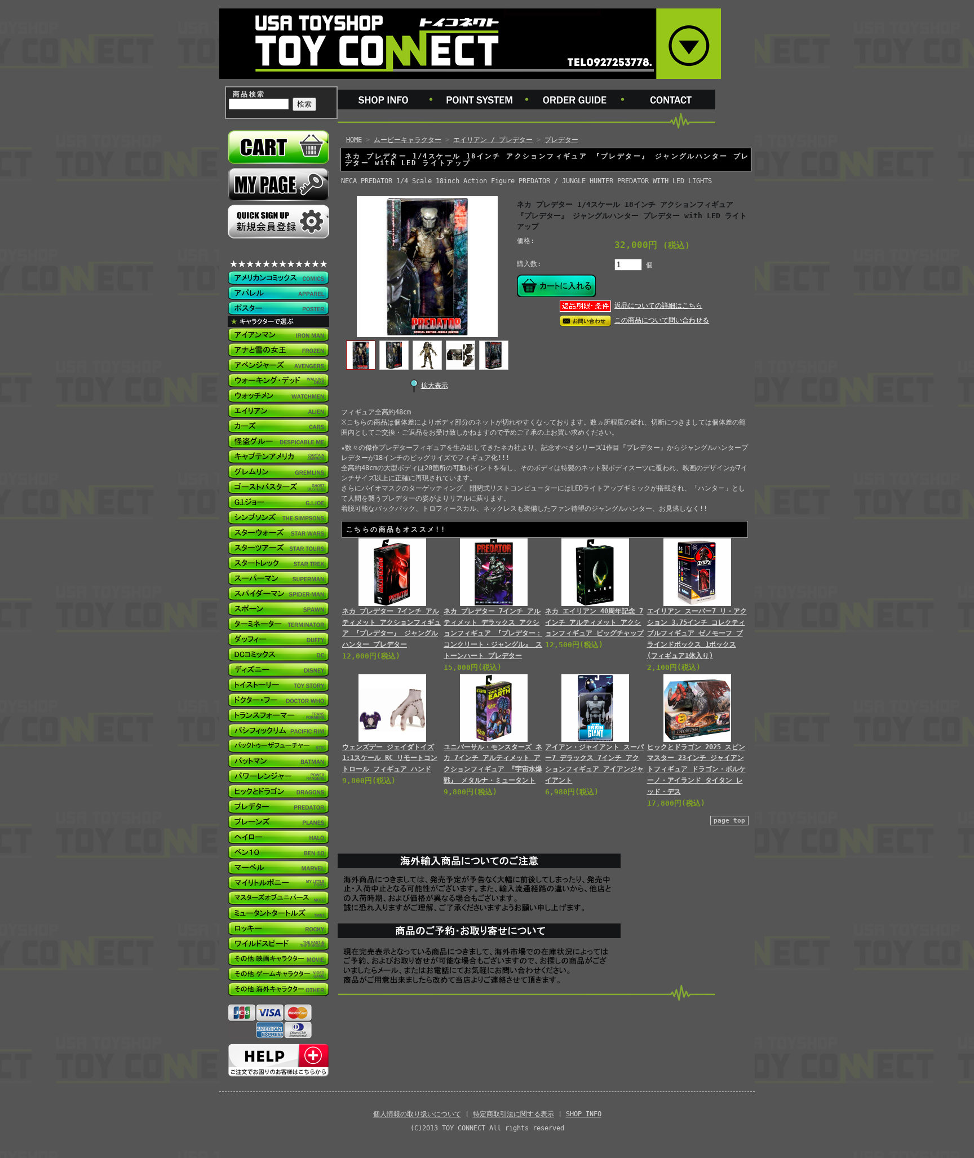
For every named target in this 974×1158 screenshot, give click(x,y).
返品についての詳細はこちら (658, 306)
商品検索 (249, 94)
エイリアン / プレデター (493, 140)
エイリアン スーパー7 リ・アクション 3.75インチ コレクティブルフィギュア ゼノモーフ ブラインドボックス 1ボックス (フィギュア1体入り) (697, 633)
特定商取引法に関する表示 (513, 1114)
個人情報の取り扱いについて (417, 1114)
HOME (354, 140)
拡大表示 (434, 386)
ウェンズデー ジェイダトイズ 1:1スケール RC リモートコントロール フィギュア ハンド (389, 758)
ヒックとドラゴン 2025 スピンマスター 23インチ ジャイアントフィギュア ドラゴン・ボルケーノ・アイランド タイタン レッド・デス (696, 769)
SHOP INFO (583, 1114)
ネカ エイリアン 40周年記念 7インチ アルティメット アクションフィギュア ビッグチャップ (594, 622)
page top (729, 820)
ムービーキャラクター (407, 140)
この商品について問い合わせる (661, 320)
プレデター (561, 140)
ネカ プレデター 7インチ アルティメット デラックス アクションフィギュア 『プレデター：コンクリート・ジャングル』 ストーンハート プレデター (493, 633)
